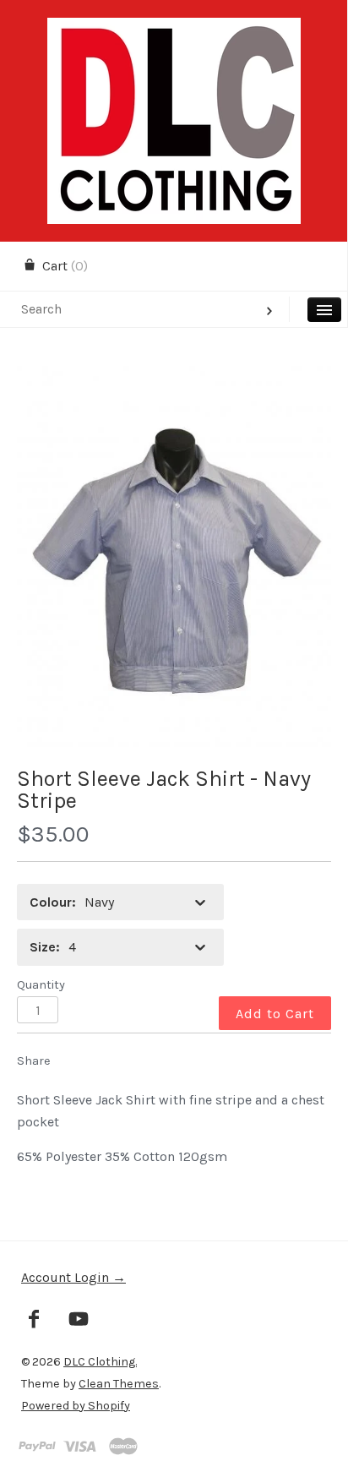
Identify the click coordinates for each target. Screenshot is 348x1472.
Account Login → (73, 1277)
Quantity (41, 985)
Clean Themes (119, 1384)
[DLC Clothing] (174, 32)
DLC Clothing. (100, 1362)
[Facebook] (34, 1321)
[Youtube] (79, 1321)
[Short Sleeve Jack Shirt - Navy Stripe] (174, 557)
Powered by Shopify (75, 1405)
